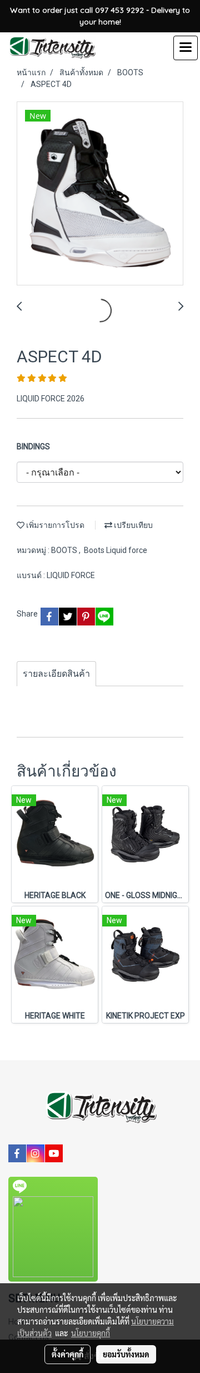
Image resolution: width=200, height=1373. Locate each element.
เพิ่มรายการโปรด (54, 525)
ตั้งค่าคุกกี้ (67, 1354)
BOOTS (65, 550)
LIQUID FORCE (71, 575)
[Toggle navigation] (185, 48)
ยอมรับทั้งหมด (126, 1354)
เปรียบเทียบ (132, 525)
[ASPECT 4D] (100, 194)
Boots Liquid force (115, 550)
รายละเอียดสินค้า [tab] (56, 673)
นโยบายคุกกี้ (90, 1333)
